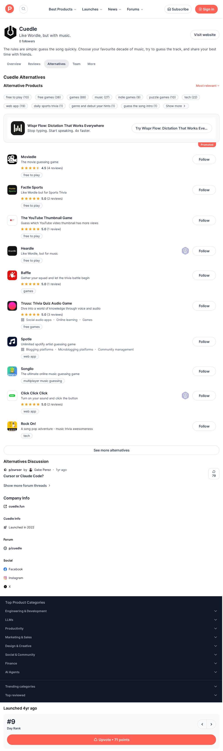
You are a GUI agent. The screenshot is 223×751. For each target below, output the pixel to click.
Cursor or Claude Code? (23, 476)
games (77, 97)
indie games (129, 97)
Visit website (205, 34)
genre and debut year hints (93, 106)
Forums (133, 9)
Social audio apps (38, 320)
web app (15, 106)
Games (87, 320)
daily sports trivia (48, 106)
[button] (91, 63)
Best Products (61, 9)
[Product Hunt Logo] (9, 9)
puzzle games (162, 97)
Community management (116, 349)
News (112, 9)
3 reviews (55, 314)
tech (190, 97)
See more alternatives (112, 450)
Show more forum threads (25, 485)
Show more (174, 106)
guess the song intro (140, 106)
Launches (90, 9)
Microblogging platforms (75, 349)
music (102, 97)
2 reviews (55, 198)
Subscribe (180, 9)
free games (49, 97)
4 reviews (55, 168)
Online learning (67, 320)
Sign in (208, 9)
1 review (54, 229)
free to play (17, 97)
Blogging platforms (39, 349)
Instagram (16, 578)
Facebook (16, 569)
